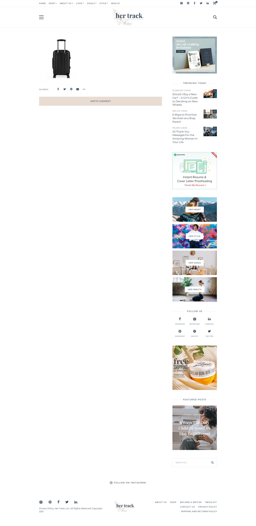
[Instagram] (181, 3)
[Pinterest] (188, 3)
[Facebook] (194, 3)
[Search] (212, 462)
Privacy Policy (46, 508)
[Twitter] (201, 3)
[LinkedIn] (207, 3)
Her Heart (199, 415)
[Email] (77, 89)
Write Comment (100, 101)
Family (188, 415)
